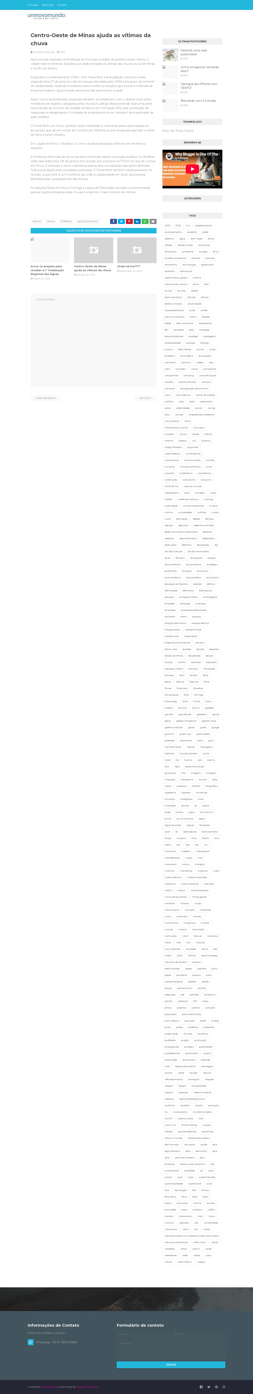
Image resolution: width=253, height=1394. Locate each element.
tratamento (185, 1216)
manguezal (202, 851)
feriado (193, 675)
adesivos (169, 238)
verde (208, 1248)
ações (205, 231)
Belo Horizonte (185, 323)
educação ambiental (176, 583)
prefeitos (193, 1027)
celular (199, 407)
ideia (177, 766)
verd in (196, 1248)
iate (200, 759)
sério (167, 1157)
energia (196, 616)
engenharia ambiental (177, 642)
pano (214, 968)
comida (210, 460)
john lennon (206, 812)
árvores (181, 290)
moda (197, 903)
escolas (200, 649)
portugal (190, 1020)
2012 (167, 225)
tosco (184, 1209)
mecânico (170, 883)
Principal (33, 4)
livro (216, 838)
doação (212, 557)
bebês (168, 323)
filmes (168, 688)
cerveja (179, 414)
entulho (199, 642)
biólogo (204, 342)
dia (216, 544)
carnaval (170, 388)
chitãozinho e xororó (176, 427)
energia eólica (172, 629)
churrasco (199, 427)
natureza (212, 935)
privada (188, 1033)
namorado (171, 935)
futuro (196, 707)
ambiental (188, 251)
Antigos (144, 398)
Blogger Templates (87, 1386)
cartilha (169, 401)
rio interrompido (202, 1111)
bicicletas (179, 329)
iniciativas (201, 792)
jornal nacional (185, 818)
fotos (185, 701)
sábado (169, 1131)
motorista (182, 916)
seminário (201, 1150)
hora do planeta (188, 753)
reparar (169, 1092)
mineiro (184, 903)
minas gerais (199, 896)
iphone (185, 805)
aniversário (171, 264)
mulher (205, 922)
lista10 (205, 838)
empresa (201, 603)
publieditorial (172, 1053)
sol (201, 1170)
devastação (203, 544)
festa (205, 675)
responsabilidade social (192, 1098)
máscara (203, 870)
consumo (206, 479)
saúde (204, 1144)
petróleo (194, 994)
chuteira (169, 434)
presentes (208, 1027)
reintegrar (194, 1079)
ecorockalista (193, 577)
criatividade (171, 505)
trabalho (197, 1209)
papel (168, 975)
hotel (167, 759)
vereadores (171, 1255)
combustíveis (193, 453)
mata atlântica (173, 877)
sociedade (189, 1170)
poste (203, 1020)
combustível (172, 460)
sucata (168, 1177)
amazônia (170, 251)
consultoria (189, 479)
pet (182, 994)
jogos (191, 812)
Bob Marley (184, 349)
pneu (205, 1001)
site (212, 1164)
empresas (170, 610)
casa (181, 401)
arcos (37, 221)
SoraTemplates (49, 1386)
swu (167, 1190)
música (182, 929)
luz (206, 844)
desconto (183, 525)
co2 (194, 440)
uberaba (184, 1222)
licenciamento (210, 831)
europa (169, 662)
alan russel (196, 238)
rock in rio (170, 1124)
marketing (186, 870)
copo (187, 492)
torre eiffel (170, 1209)
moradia (189, 909)
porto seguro (172, 1020)
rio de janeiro (180, 1111)
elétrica (211, 583)
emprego (185, 603)
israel (167, 812)
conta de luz (171, 486)
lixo (178, 844)
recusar (193, 1072)
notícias (200, 942)
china (187, 421)
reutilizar (170, 1105)
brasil (213, 349)
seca (214, 1144)
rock (200, 1118)
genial (215, 714)
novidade (191, 948)
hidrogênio (206, 746)
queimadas (171, 1059)
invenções (170, 805)
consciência (204, 473)
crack (213, 492)
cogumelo (192, 447)
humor (188, 759)
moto (168, 916)
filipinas (194, 681)
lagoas (190, 825)
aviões (204, 310)
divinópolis (196, 557)
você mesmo (184, 1261)
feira (181, 675)
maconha (170, 851)
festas (168, 681)
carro (168, 394)
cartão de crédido (205, 394)
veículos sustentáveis (176, 1242)
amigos (203, 251)
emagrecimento (188, 596)
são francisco (172, 1144)
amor (216, 251)
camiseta (181, 368)
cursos (215, 512)
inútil (201, 799)
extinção (193, 668)
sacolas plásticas (187, 1131)
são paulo (189, 1144)
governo (169, 733)
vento (183, 1248)
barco (193, 316)
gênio (168, 720)
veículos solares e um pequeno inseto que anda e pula (192, 1236)
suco (180, 1177)
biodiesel (193, 336)
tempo (205, 1190)
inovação (170, 799)
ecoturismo (212, 577)
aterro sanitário (173, 297)
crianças (208, 499)
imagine (211, 772)
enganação (190, 636)
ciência (208, 434)
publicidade (205, 1046)
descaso (169, 525)
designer (169, 538)
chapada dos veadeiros (201, 414)
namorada (198, 929)
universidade (211, 1222)
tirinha (197, 1203)
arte (206, 284)
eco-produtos (193, 564)
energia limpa (193, 629)
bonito (200, 349)
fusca (208, 701)
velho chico (199, 1242)
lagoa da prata (87, 221)
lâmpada (204, 825)
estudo (209, 655)
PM (195, 1001)
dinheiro (180, 557)
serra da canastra (184, 1157)
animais (209, 258)
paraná (196, 975)
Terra (184, 1196)
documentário (173, 564)
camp (194, 368)
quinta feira (188, 1059)
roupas (207, 1124)
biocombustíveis (174, 336)
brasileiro (170, 355)
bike (191, 329)
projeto (185, 1040)
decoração (182, 518)
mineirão (170, 903)
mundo (169, 929)
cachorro (186, 362)
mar (200, 857)
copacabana (172, 492)
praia (168, 1027)
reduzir (207, 1072)
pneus (168, 1007)
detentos (186, 544)
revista (199, 1105)
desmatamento (188, 538)
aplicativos (186, 271)
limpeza (181, 838)
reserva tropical (202, 1092)
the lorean (182, 1203)
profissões (170, 1040)
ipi (195, 805)
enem (183, 616)
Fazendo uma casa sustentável (194, 52)
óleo (215, 948)
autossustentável (174, 310)
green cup (185, 733)
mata (216, 870)
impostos (170, 779)
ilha (183, 772)
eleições (197, 583)
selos (187, 1150)
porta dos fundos (191, 1014)
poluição (210, 1007)
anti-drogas (189, 264)
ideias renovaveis (194, 766)
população (171, 1014)
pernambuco (184, 988)
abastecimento (203, 225)
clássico (182, 440)
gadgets (209, 707)
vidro (208, 1255)
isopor (205, 805)
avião (192, 310)
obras (204, 948)
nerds (168, 942)
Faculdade (209, 668)
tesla (194, 1196)
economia (202, 570)
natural (197, 935)
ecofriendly (171, 570)
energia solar (172, 636)
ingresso (186, 792)
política (196, 1007)
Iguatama (170, 772)
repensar (183, 1092)
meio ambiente (189, 883)
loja (188, 844)
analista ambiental (175, 258)
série (214, 1150)
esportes (214, 649)
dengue (209, 518)
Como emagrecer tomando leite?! (200, 69)
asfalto (194, 290)
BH (166, 329)
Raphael (205, 1059)
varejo (206, 1229)
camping (189, 375)
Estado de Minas (174, 655)
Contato (62, 4)
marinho (170, 870)
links (193, 838)
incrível (202, 779)
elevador (169, 596)
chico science (172, 421)
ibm (167, 766)
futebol (169, 707)
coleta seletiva (172, 453)
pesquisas (170, 994)
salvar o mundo (173, 1137)
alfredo (168, 245)
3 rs (188, 225)
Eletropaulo (205, 590)
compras (170, 466)
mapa (188, 857)
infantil (196, 785)
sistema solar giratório (192, 1164)
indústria (182, 785)
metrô (168, 890)
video (185, 1255)
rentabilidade (198, 1085)
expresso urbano (174, 668)
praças (215, 1020)
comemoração (192, 460)
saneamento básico (199, 1137)
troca (212, 1216)
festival (180, 681)
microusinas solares (176, 896)
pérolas (202, 988)
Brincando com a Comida (198, 101)
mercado (209, 883)
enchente (170, 616)
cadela (199, 362)
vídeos (196, 1255)
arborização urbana (176, 284)
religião (169, 1085)
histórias (169, 753)
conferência (186, 473)
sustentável (194, 1183)
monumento (172, 909)
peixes (205, 981)
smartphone (172, 1170)
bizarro (169, 349)
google (215, 727)
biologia (190, 342)
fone (186, 694)
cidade (195, 434)
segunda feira (172, 1150)
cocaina (205, 440)
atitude (191, 297)
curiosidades (185, 512)
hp (177, 759)
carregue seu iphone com (194, 388)
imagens (196, 772)
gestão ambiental (186, 720)
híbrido (191, 746)
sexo (202, 1157)
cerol (167, 414)
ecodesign (212, 564)
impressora (186, 779)
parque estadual (174, 981)
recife (181, 1072)
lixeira (168, 844)
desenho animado (204, 525)
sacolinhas (207, 1131)
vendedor (170, 1248)
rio (166, 1111)
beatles (206, 316)
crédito (168, 499)
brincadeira (186, 355)
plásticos (183, 1001)
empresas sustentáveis (193, 610)
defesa (196, 518)
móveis (197, 916)
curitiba (201, 512)
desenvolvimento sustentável (181, 531)
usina (186, 1229)
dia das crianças (173, 551)
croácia (213, 505)
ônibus (192, 955)
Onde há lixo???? (128, 266)
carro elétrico (183, 394)
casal (191, 401)
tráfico (211, 1209)
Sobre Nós (47, 4)
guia (210, 740)
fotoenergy (171, 701)
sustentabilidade (174, 1183)
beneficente (205, 323)
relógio (182, 1085)
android (195, 258)
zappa (201, 1261)
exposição (211, 662)
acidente (192, 231)
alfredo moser (185, 245)
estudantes (194, 655)
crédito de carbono (188, 499)
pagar (188, 968)
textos (168, 1203)
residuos (169, 1098)
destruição (170, 544)
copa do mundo (193, 486)
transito (169, 1216)
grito (200, 740)
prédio (179, 1027)
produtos (203, 1033)
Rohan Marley (189, 1124)
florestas (198, 688)
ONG (180, 955)
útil (196, 1229)
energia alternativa (175, 623)
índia (214, 779)
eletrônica (188, 590)
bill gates (204, 329)
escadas (186, 649)
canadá (169, 381)
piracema (209, 994)
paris (208, 975)
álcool (211, 238)
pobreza (181, 1007)
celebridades (183, 407)
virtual (168, 1261)
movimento (171, 922)
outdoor (196, 961)
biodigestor (209, 336)
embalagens (210, 596)
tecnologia (181, 1190)
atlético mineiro (173, 303)
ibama (211, 759)
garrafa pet (184, 714)
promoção (200, 1040)
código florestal (173, 447)
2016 (178, 225)
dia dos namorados (198, 551)
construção (171, 479)
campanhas (171, 375)
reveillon (185, 1105)
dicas (167, 557)
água (182, 238)
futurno (182, 707)
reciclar (169, 1072)
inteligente (186, 799)
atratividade (194, 303)
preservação (171, 1033)
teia (194, 1190)
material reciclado (197, 877)
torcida (210, 1203)
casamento (206, 401)
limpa (168, 838)
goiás (203, 727)
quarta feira (191, 1053)
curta (168, 518)
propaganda (172, 1046)
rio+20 (168, 1118)
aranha (197, 277)
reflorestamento (174, 1079)
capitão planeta (187, 381)
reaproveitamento (185, 1066)
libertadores (189, 831)
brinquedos (204, 355)
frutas (196, 701)
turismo (169, 1222)
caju (211, 362)
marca (185, 864)
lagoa (202, 818)
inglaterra (170, 792)
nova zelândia (172, 948)
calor (167, 368)
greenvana (186, 740)
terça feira (170, 1196)
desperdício (208, 538)
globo (191, 727)
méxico (181, 890)
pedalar (192, 981)
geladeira (202, 714)
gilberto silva (209, 720)
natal (185, 935)
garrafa (169, 714)
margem (200, 864)
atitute (205, 297)
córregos (200, 492)
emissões (170, 603)
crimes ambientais (193, 505)
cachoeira (170, 362)
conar (209, 466)
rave (167, 1066)
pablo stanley (172, 968)
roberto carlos (185, 1118)
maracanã (171, 864)
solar (211, 1170)
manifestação (172, 857)
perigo (168, 988)
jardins (179, 812)
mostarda (205, 909)
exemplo (196, 662)
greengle (170, 740)
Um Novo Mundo (44, 52)
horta (206, 753)
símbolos (170, 1164)
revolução (213, 1105)
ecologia (187, 570)
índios (168, 785)
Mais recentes (46, 398)
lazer (167, 831)
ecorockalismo (173, 577)
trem (200, 1216)
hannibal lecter (173, 746)
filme (206, 681)
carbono (206, 381)
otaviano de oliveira (176, 961)
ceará (168, 407)
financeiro (182, 688)
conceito (169, 473)
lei (177, 831)
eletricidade (171, 590)
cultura (169, 512)
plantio (169, 1001)
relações (209, 1079)
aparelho (170, 271)
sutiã (209, 1183)
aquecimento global (176, 277)
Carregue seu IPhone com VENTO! (199, 86)
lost (197, 844)
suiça (191, 1177)
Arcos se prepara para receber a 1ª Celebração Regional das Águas (47, 270)
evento (182, 662)
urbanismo (171, 1229)
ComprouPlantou (190, 466)
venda (214, 1242)
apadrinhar (207, 264)
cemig (211, 407)
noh (188, 942)
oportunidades (209, 955)
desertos (207, 531)
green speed (203, 733)
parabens (181, 975)
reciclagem (207, 1066)
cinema (169, 440)
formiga (66, 221)
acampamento (173, 231)
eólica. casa (171, 649)
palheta (201, 968)
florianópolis (171, 694)
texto (206, 1196)
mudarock (189, 922)
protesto (189, 1046)
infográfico (211, 785)
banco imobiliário (175, 316)
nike (178, 942)
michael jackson (200, 890)
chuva (51, 221)
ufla (196, 1222)
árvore (168, 290)
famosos (169, 675)
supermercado (207, 1177)
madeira (186, 851)
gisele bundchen (174, 727)
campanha (209, 368)
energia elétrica (200, 623)
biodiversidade (173, 342)
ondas (168, 955)
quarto (207, 1053)
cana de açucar (207, 375)
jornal (168, 818)
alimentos (204, 245)
